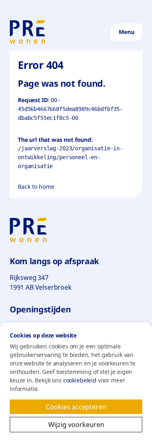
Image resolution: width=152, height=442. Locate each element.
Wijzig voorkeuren (95, 424)
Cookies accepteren (85, 408)
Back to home (36, 186)
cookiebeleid (79, 380)
